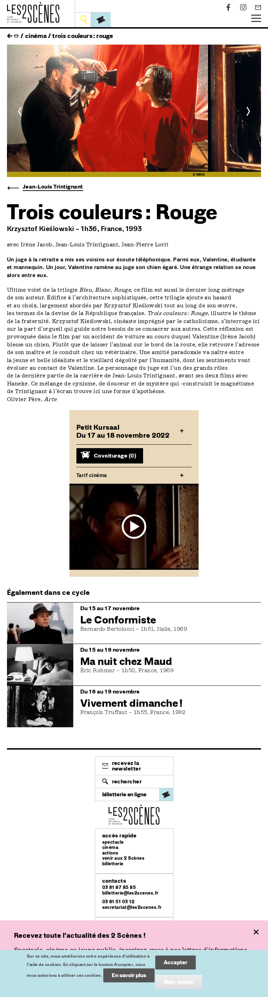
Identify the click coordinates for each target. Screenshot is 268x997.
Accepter (175, 962)
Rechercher (127, 781)
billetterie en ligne (124, 794)
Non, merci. (179, 982)
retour (9, 34)
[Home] (33, 6)
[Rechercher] (83, 20)
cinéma (110, 847)
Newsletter (258, 7)
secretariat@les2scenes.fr (132, 907)
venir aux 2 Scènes (123, 858)
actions (110, 853)
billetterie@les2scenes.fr (130, 893)
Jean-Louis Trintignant (53, 186)
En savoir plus (129, 975)
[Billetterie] (101, 20)
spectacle (113, 842)
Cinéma (36, 35)
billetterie (113, 863)
